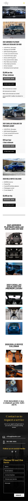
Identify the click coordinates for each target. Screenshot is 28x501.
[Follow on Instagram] (12, 451)
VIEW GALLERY (9, 84)
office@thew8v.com (13, 436)
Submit (18, 495)
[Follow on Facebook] (15, 451)
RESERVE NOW (9, 79)
